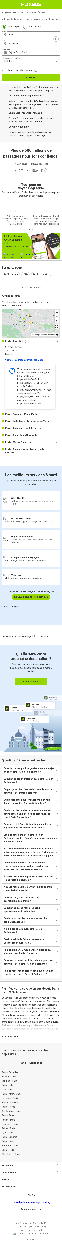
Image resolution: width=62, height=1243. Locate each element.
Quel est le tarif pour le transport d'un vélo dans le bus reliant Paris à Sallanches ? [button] (27, 801)
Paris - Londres (9, 1137)
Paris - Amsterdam (11, 1094)
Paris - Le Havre (10, 1102)
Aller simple (14, 26)
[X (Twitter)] (33, 1216)
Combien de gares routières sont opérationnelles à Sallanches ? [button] (22, 910)
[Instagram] (30, 1216)
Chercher (31, 77)
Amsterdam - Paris (11, 1111)
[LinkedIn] (32, 1216)
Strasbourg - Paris (11, 1154)
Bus (23, 12)
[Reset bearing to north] (57, 321)
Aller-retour (35, 26)
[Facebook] (29, 1216)
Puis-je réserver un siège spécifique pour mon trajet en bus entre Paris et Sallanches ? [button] (28, 972)
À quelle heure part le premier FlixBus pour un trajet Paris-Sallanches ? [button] (28, 878)
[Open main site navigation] (4, 4)
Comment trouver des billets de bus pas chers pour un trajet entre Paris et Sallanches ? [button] (29, 962)
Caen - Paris (8, 1150)
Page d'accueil (9, 12)
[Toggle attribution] (57, 334)
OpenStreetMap (48, 334)
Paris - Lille (7, 1085)
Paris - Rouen (8, 1115)
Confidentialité (39, 1223)
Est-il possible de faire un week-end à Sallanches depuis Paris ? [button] (24, 941)
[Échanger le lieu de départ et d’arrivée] (56, 39)
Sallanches (35, 287)
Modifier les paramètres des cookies (34, 1233)
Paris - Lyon (8, 1141)
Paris (44, 12)
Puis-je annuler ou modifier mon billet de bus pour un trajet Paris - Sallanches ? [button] (28, 952)
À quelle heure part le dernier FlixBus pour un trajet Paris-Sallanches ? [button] (28, 889)
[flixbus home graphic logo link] (31, 4)
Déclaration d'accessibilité (32, 1230)
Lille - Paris (7, 1089)
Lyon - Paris (8, 1132)
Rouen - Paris (8, 1119)
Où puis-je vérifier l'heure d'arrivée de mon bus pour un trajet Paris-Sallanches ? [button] (29, 791)
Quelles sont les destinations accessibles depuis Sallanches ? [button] (26, 920)
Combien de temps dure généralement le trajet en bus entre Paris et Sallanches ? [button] (29, 770)
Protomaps (36, 334)
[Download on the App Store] (42, 1202)
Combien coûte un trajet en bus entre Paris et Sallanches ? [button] (28, 781)
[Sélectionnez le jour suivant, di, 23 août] (56, 52)
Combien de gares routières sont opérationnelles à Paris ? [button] (22, 899)
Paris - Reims (8, 1106)
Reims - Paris (8, 1128)
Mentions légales (42, 1226)
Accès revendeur (23, 1223)
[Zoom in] (57, 312)
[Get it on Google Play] (24, 1202)
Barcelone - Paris (10, 1145)
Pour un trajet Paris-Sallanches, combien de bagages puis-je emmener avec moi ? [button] (27, 826)
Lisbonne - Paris (10, 1124)
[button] (31, 35)
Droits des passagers (23, 1226)
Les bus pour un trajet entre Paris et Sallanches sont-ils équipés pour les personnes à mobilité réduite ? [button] (29, 838)
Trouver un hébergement (20, 70)
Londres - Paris (9, 1081)
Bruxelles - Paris (10, 1076)
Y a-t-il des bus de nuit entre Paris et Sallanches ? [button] (23, 931)
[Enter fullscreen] (57, 326)
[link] (31, 698)
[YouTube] (31, 1216)
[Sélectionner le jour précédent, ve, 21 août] (52, 52)
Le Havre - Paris (10, 1098)
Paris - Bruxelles (10, 1072)
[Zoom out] (57, 317)
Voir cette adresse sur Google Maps (24, 360)
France (33, 12)
